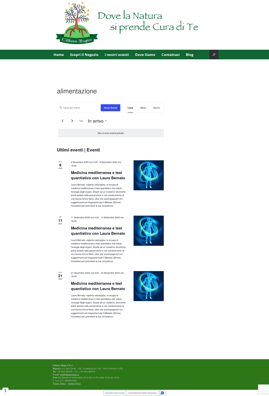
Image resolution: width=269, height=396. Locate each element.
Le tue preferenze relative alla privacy (142, 393)
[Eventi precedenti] (62, 121)
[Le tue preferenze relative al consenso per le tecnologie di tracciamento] (5, 391)
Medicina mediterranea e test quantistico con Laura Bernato (98, 175)
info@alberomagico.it (69, 374)
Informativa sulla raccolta (115, 393)
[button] (214, 54)
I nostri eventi (117, 54)
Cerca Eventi (110, 107)
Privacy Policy (59, 383)
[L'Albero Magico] (134, 25)
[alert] (111, 133)
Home (59, 54)
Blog (189, 54)
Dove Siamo (145, 54)
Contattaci (171, 54)
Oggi (81, 120)
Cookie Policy (74, 383)
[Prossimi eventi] (72, 121)
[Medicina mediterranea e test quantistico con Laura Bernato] (149, 175)
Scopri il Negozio (84, 54)
